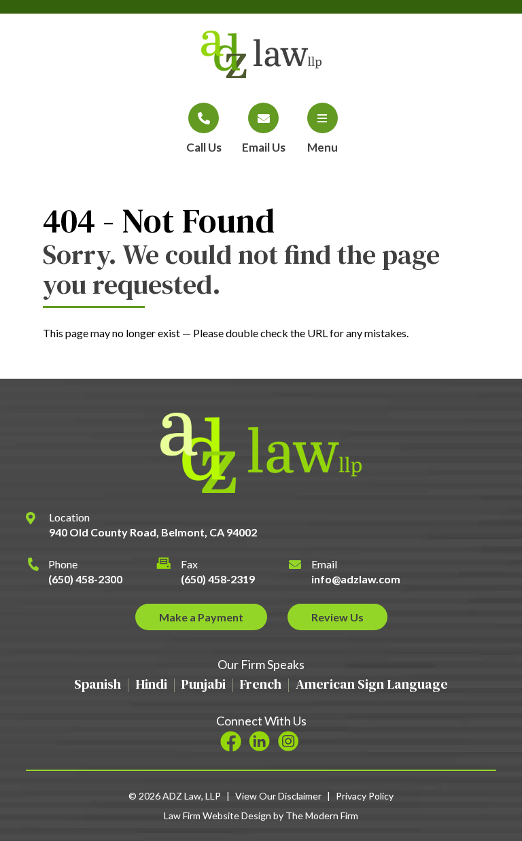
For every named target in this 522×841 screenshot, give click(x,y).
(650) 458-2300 (85, 578)
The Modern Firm (321, 815)
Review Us (337, 617)
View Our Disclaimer (278, 796)
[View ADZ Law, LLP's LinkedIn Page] (261, 742)
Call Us (204, 147)
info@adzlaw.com (355, 578)
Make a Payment (201, 617)
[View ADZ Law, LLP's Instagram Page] (289, 742)
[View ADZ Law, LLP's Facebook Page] (232, 742)
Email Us (263, 147)
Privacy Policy (365, 796)
